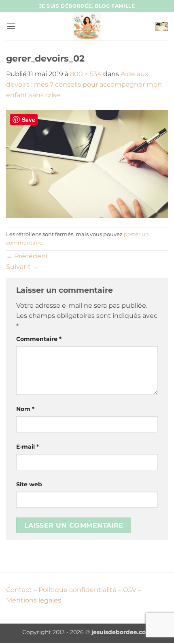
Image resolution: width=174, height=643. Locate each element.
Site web (29, 484)
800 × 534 (86, 74)
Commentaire (39, 339)
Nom (25, 409)
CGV (129, 590)
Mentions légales (33, 600)
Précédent (27, 256)
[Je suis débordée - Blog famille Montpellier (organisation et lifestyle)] (87, 26)
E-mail (27, 446)
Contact (19, 590)
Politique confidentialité (77, 590)
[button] (11, 26)
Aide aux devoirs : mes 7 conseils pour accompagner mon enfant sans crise (84, 84)
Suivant (22, 266)
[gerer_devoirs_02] (87, 163)
